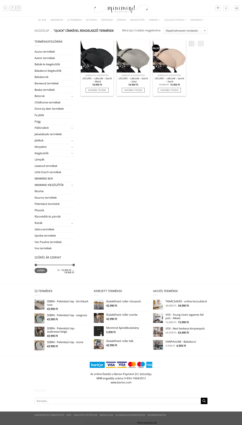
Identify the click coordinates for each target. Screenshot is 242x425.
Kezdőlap (42, 30)
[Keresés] (5, 8)
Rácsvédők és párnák (48, 216)
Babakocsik (41, 77)
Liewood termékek (46, 166)
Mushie (39, 191)
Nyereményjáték (157, 415)
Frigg (38, 121)
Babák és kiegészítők (47, 64)
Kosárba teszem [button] (97, 90)
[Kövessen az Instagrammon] (18, 8)
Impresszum (106, 415)
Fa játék (39, 115)
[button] (226, 8)
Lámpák (39, 159)
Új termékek (74, 19)
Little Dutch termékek (48, 172)
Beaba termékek (45, 90)
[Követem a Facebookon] (12, 8)
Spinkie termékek (45, 235)
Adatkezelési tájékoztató (49, 415)
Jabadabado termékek (48, 134)
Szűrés (41, 270)
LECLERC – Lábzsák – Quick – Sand (169, 80)
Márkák (153, 19)
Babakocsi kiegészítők (48, 71)
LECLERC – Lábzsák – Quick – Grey (133, 80)
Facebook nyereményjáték (130, 415)
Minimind (196, 19)
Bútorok (91, 19)
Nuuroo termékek (46, 197)
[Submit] (204, 401)
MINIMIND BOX (44, 178)
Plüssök (39, 210)
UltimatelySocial (147, 423)
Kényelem (107, 19)
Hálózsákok (42, 128)
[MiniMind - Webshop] (121, 8)
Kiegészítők (137, 19)
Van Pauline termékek (48, 242)
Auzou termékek (45, 51)
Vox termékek (43, 248)
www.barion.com (121, 382)
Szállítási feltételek (85, 415)
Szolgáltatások (174, 19)
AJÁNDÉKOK (56, 19)
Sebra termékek (44, 229)
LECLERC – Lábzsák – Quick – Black (97, 80)
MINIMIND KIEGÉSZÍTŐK (49, 185)
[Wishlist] (217, 8)
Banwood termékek (47, 83)
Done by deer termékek (49, 108)
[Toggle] (72, 96)
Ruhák (38, 223)
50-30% (42, 19)
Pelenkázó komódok (47, 204)
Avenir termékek (45, 58)
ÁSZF (68, 415)
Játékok (121, 19)
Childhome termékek (47, 102)
